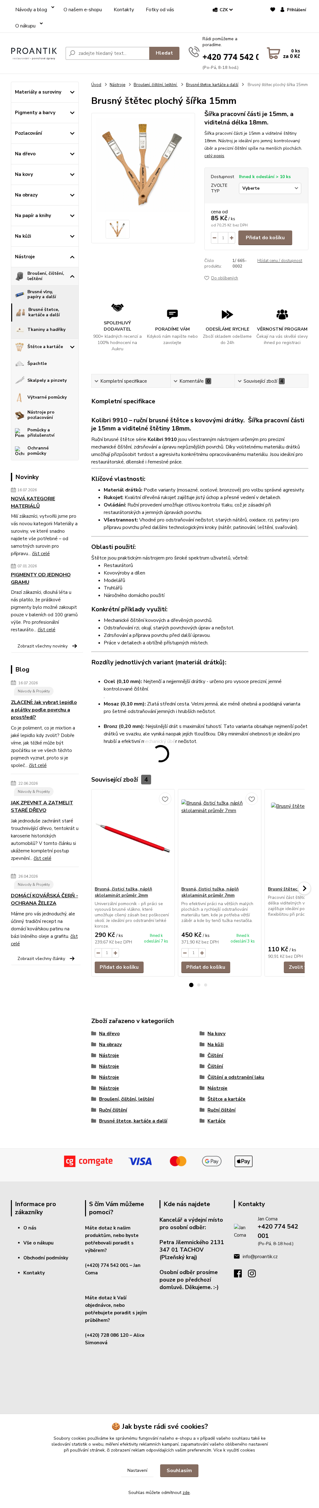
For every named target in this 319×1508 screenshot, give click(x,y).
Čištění (215, 1055)
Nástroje (25, 257)
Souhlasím (179, 1470)
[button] (191, 985)
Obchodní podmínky (45, 1258)
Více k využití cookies (234, 1450)
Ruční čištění (113, 1110)
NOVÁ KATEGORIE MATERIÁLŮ (33, 502)
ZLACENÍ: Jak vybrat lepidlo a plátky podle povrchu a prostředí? (44, 710)
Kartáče (216, 1121)
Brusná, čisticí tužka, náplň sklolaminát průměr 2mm (123, 892)
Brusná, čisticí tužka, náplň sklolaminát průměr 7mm (210, 892)
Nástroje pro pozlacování (41, 414)
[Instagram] (255, 1275)
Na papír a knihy (33, 215)
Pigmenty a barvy (35, 112)
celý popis (214, 156)
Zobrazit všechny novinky (42, 646)
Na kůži (23, 236)
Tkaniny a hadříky (46, 329)
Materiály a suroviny (38, 92)
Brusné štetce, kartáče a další (44, 312)
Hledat (164, 53)
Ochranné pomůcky (38, 450)
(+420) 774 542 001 (106, 1265)
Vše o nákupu (38, 1243)
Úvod (96, 85)
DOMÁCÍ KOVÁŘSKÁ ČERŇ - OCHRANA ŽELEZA (44, 899)
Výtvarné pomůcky (47, 397)
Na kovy (24, 174)
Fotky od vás (160, 9)
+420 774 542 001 (236, 56)
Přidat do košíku (265, 237)
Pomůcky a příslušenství (41, 432)
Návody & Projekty (34, 691)
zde (186, 1493)
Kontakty (124, 9)
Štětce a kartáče (45, 347)
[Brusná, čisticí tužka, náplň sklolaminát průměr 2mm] (133, 838)
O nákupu (25, 25)
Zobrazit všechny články (41, 959)
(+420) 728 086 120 (106, 1335)
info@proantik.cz (260, 1256)
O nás (29, 1228)
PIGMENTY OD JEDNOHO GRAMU (41, 578)
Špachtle (37, 363)
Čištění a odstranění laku (235, 1077)
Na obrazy (26, 195)
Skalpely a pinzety (47, 380)
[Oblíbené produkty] (273, 21)
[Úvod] (35, 53)
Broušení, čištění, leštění (45, 276)
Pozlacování (28, 133)
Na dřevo (25, 154)
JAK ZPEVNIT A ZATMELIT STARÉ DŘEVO (42, 806)
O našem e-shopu (83, 9)
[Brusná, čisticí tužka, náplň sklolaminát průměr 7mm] (219, 838)
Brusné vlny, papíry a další (41, 294)
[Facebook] (241, 1275)
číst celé (41, 553)
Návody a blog (31, 9)
